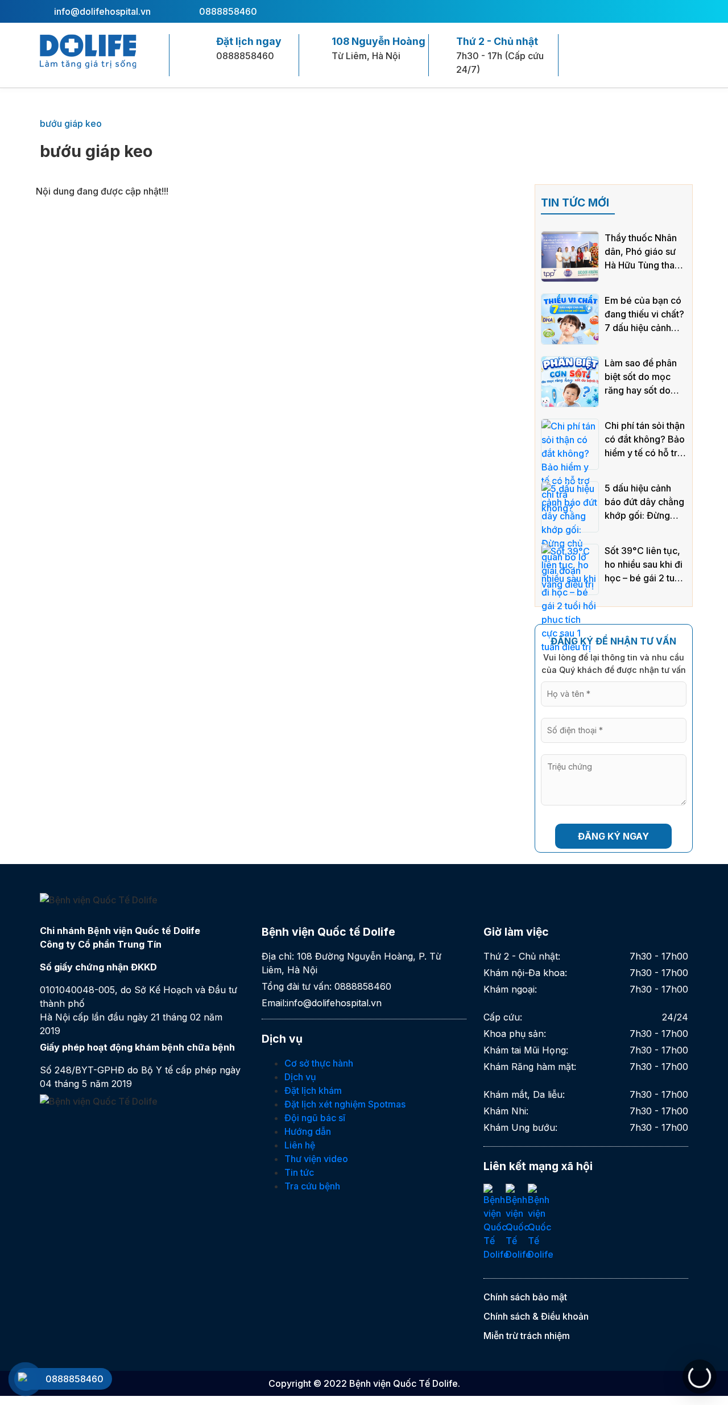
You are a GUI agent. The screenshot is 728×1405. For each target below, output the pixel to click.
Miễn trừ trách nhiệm (526, 1335)
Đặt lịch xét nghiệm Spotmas (345, 1104)
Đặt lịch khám (313, 1090)
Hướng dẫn (307, 1131)
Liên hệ (299, 1145)
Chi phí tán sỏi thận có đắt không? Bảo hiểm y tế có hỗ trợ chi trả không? (645, 440)
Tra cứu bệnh (312, 1186)
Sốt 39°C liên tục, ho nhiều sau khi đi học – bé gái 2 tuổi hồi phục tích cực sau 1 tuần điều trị (643, 565)
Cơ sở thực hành (318, 1063)
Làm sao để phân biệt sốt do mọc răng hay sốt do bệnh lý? (641, 377)
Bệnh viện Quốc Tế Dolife (403, 1383)
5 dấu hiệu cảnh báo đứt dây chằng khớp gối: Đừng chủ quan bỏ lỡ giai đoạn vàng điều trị (645, 502)
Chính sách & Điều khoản (536, 1316)
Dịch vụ (300, 1076)
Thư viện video (316, 1158)
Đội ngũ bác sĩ (314, 1117)
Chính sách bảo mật (525, 1297)
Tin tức (299, 1172)
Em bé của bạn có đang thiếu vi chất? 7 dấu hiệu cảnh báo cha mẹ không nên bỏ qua (644, 314)
